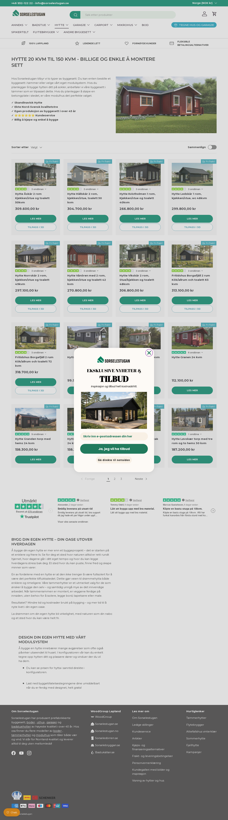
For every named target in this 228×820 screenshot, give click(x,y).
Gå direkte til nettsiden (114, 460)
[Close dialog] (149, 352)
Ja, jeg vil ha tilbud (114, 449)
